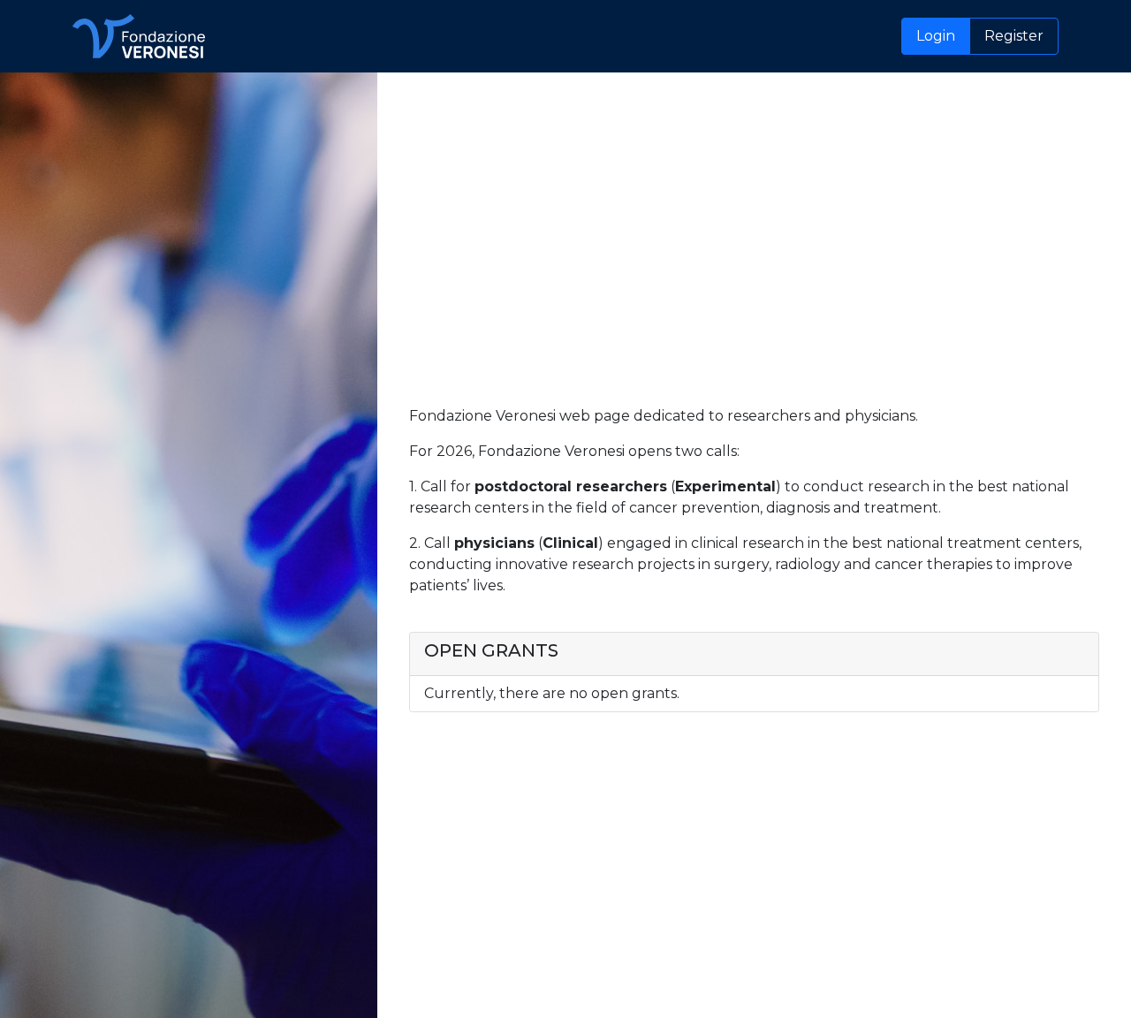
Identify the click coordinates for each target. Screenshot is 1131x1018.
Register (1014, 35)
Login (935, 35)
